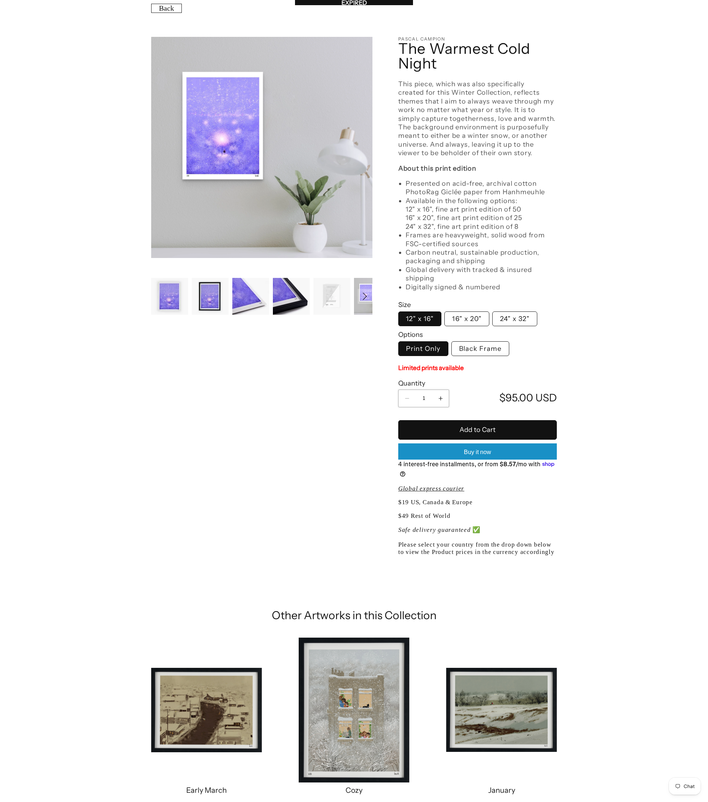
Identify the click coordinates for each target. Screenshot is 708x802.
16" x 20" (466, 319)
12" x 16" (420, 319)
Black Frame (480, 349)
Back (166, 8)
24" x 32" (515, 319)
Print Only (423, 349)
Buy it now (477, 452)
